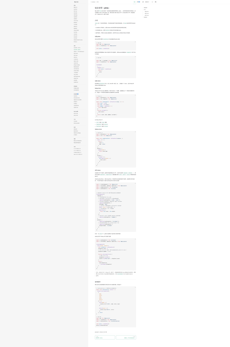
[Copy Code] (134, 43)
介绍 (144, 9)
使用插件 (145, 17)
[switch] (152, 2)
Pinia (100, 10)
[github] (156, 2)
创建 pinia (147, 11)
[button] (80, 5)
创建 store (147, 13)
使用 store (147, 15)
